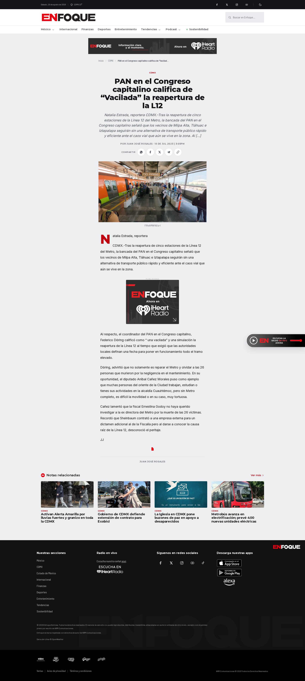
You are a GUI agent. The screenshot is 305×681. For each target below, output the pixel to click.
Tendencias (149, 29)
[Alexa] (229, 582)
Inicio (101, 60)
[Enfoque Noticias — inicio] (68, 17)
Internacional (68, 29)
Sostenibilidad (198, 29)
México (46, 29)
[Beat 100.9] (56, 659)
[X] (227, 4)
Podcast (171, 29)
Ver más (256, 475)
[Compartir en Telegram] (169, 152)
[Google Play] (229, 572)
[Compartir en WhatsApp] (141, 152)
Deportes (104, 29)
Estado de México (46, 573)
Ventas (40, 671)
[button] (152, 191)
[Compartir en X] (159, 152)
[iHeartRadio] (110, 569)
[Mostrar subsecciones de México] (53, 30)
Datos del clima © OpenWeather (50, 639)
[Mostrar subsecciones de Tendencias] (159, 30)
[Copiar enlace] (178, 152)
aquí (123, 561)
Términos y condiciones (81, 671)
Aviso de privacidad (56, 671)
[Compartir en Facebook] (150, 152)
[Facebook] (217, 4)
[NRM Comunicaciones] (41, 659)
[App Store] (229, 563)
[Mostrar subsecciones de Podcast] (179, 30)
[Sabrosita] (101, 659)
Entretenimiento (126, 29)
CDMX (110, 60)
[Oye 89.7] (71, 659)
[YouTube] (246, 4)
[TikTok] (203, 563)
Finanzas (88, 29)
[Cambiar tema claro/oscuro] (260, 4)
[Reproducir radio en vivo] (254, 340)
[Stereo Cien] (86, 659)
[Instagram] (237, 4)
